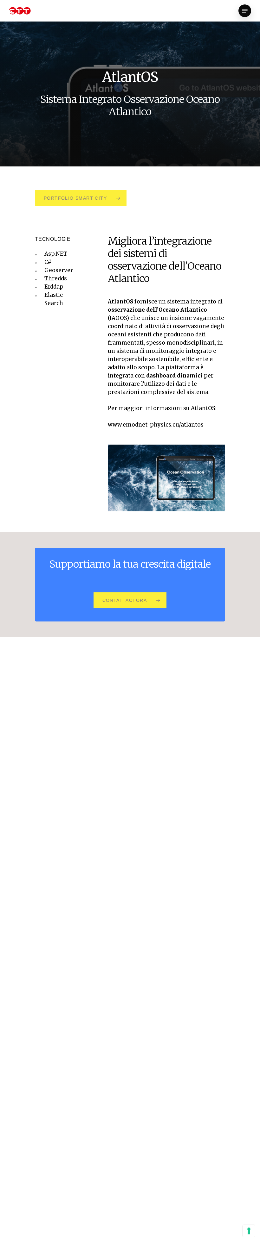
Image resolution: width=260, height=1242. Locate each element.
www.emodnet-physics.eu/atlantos (156, 424)
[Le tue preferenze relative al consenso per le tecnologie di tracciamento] (249, 1231)
